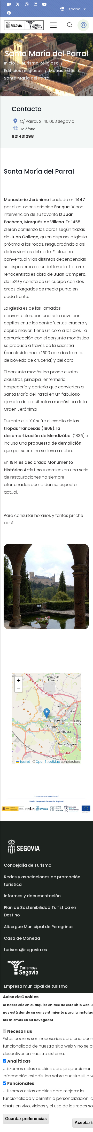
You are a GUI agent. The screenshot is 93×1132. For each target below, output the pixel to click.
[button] (46, 713)
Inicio (9, 63)
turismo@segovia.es (25, 950)
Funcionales (20, 1083)
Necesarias (19, 1031)
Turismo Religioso (40, 63)
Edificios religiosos (23, 71)
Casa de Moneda (22, 938)
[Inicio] (24, 25)
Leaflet (24, 761)
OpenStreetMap (48, 761)
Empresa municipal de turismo (36, 986)
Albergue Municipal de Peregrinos (39, 927)
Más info (64, 1020)
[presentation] (8, 4)
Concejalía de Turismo (27, 865)
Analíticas (18, 1061)
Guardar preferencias (26, 1118)
